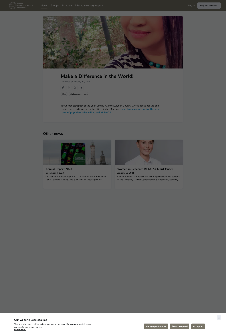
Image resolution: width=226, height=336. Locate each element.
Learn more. (20, 329)
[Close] (219, 317)
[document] (113, 324)
